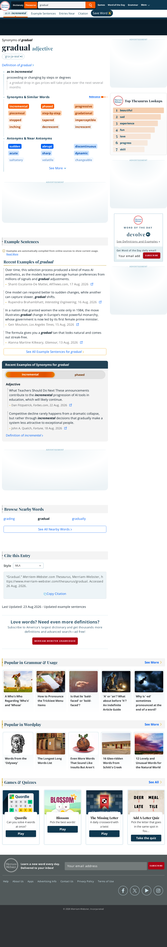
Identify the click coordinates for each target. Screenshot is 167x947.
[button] (145, 5)
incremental (30, 374)
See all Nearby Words (54, 529)
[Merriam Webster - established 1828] (5, 4)
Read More (12, 254)
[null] (148, 234)
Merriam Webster (11, 865)
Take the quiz (146, 838)
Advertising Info (47, 881)
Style (7, 566)
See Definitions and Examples (137, 241)
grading (9, 519)
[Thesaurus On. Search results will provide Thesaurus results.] (25, 5)
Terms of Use (106, 881)
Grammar (133, 4)
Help (6, 881)
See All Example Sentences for (54, 352)
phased (80, 375)
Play (21, 834)
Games (101, 4)
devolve (136, 234)
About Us (18, 881)
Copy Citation (56, 594)
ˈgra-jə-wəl (12, 56)
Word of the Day (116, 4)
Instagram (158, 891)
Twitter (135, 891)
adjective (42, 48)
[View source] (92, 284)
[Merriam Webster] (138, 220)
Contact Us (67, 881)
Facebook (123, 891)
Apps (31, 881)
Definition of (17, 65)
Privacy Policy (86, 881)
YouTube (146, 891)
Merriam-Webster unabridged (55, 641)
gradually (79, 519)
